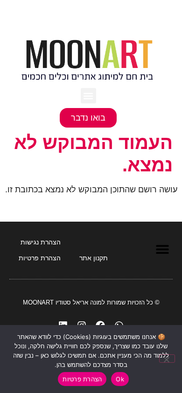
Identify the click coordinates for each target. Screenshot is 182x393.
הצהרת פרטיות (82, 379)
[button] (88, 95)
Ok (120, 379)
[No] (167, 358)
